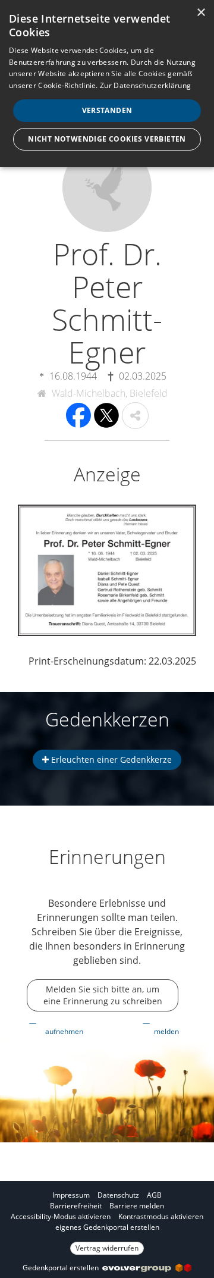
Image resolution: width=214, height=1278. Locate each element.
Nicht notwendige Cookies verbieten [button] (107, 139)
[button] (135, 415)
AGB (154, 1195)
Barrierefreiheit (76, 1206)
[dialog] (107, 83)
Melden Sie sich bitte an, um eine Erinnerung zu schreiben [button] (102, 995)
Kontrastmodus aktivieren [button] (160, 1216)
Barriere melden (136, 1206)
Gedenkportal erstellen (62, 1268)
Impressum (71, 1195)
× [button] (200, 12)
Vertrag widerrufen (107, 1248)
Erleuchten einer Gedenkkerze (110, 759)
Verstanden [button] (107, 110)
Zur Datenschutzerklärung (145, 85)
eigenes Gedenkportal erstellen (107, 1227)
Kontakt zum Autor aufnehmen (67, 1026)
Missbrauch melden (170, 1026)
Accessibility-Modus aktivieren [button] (61, 1216)
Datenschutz (118, 1195)
